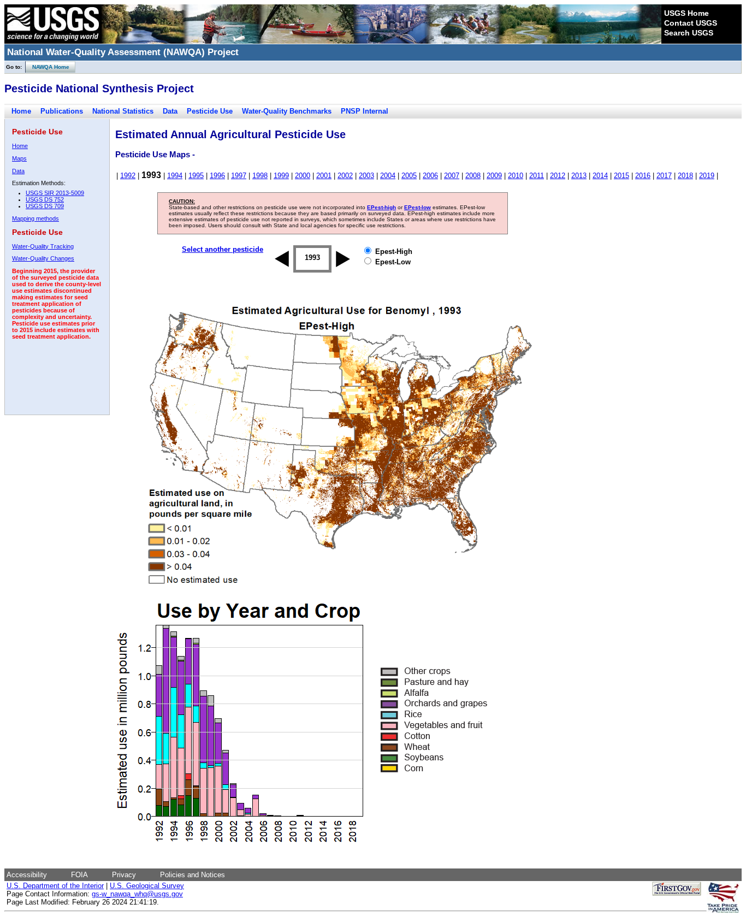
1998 (260, 176)
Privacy (124, 875)
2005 (409, 176)
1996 (217, 176)
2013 (579, 176)
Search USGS (688, 32)
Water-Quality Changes (43, 258)
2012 (557, 176)
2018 (685, 176)
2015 (621, 176)
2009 (494, 176)
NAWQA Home (47, 67)
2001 (323, 176)
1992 (127, 176)
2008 (473, 176)
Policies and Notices (192, 875)
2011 (536, 176)
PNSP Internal (364, 111)
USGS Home (686, 13)
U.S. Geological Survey (147, 886)
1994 (174, 176)
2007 (451, 176)
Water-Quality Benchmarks (286, 111)
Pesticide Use (210, 111)
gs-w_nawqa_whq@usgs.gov (137, 894)
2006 (430, 176)
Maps (19, 158)
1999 (281, 176)
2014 (600, 176)
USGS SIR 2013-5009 (55, 193)
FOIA (79, 875)
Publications (61, 111)
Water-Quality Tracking (43, 246)
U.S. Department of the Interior (55, 886)
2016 (642, 176)
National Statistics (122, 111)
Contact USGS (690, 23)
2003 (366, 176)
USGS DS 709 (45, 206)
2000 (302, 176)
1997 (238, 176)
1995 (196, 176)
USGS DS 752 (45, 199)
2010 (515, 176)
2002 (345, 176)
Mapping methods (35, 218)
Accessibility (27, 875)
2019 (706, 176)
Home (21, 111)
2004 (387, 176)
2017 (664, 176)
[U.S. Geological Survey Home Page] (53, 41)
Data (170, 111)
